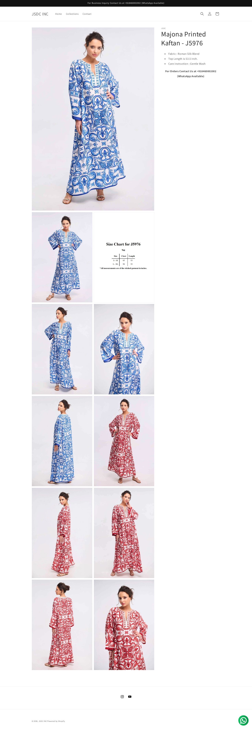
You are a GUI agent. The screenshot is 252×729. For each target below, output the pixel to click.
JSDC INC (43, 721)
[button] (202, 14)
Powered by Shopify (56, 721)
